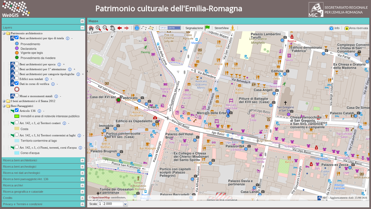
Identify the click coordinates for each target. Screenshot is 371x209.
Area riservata (358, 28)
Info (336, 28)
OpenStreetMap (101, 197)
